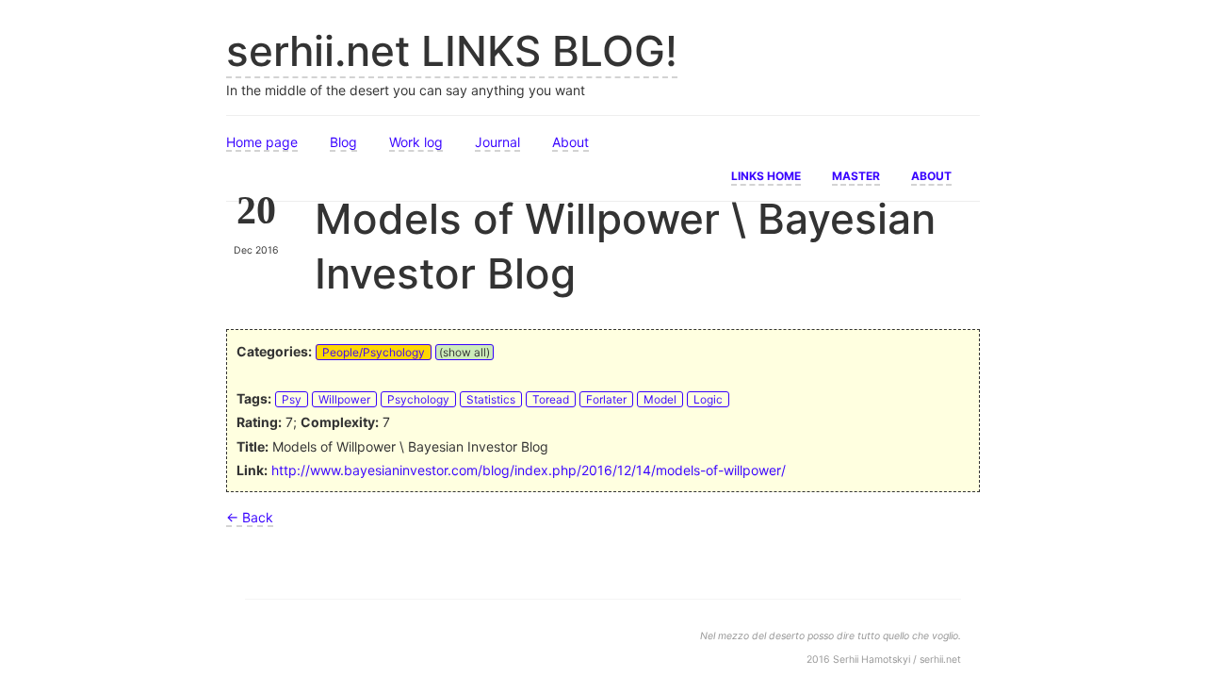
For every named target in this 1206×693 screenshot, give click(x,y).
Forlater (606, 399)
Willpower (344, 399)
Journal (497, 142)
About (570, 142)
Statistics (490, 399)
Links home (766, 174)
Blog (343, 142)
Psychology (418, 399)
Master (856, 174)
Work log (416, 142)
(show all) (464, 352)
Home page (262, 142)
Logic (708, 399)
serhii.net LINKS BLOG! (451, 50)
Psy (292, 399)
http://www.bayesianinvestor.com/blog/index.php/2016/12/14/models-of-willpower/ (528, 470)
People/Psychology (373, 352)
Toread (550, 399)
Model (660, 399)
